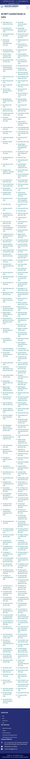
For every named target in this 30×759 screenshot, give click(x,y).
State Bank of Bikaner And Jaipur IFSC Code (7, 451)
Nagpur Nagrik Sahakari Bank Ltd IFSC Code (7, 314)
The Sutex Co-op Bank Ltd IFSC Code (8, 627)
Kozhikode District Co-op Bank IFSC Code (22, 278)
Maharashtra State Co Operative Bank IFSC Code (23, 294)
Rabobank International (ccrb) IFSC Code (23, 377)
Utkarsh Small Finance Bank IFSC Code (7, 682)
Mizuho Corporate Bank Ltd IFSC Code (23, 303)
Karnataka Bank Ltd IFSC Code (23, 260)
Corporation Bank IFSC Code (7, 132)
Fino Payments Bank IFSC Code (23, 185)
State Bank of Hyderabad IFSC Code (23, 450)
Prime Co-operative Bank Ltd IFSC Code (23, 363)
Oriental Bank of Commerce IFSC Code (23, 349)
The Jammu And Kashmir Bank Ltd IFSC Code (7, 542)
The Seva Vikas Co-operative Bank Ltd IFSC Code (23, 611)
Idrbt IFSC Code (22, 211)
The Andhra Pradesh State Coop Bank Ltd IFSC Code (23, 499)
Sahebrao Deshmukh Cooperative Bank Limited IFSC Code (23, 398)
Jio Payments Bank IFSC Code (22, 250)
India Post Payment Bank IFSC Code (23, 214)
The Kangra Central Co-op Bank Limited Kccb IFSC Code (23, 548)
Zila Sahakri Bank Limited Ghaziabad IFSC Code (7, 701)
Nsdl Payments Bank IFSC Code (23, 339)
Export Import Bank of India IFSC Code (23, 180)
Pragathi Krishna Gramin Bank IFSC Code (22, 358)
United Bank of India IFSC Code (8, 675)
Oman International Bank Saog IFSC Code (8, 349)
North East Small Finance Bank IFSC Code (22, 334)
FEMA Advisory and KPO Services (9, 737)
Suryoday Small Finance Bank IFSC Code (22, 473)
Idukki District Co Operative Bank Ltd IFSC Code (8, 215)
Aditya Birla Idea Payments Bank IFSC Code (8, 30)
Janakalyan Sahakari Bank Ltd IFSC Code (23, 240)
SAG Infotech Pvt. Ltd (18, 755)
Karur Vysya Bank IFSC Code (22, 265)
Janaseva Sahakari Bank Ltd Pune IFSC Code (23, 246)
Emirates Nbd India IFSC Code (23, 170)
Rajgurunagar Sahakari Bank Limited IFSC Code (7, 388)
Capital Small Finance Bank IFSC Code (23, 110)
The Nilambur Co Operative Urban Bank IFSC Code (22, 587)
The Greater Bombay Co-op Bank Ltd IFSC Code (8, 530)
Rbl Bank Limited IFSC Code (23, 393)
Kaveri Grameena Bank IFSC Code (22, 269)
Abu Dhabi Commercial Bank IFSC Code (22, 24)
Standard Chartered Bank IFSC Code (23, 446)
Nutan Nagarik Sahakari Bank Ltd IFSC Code (22, 344)
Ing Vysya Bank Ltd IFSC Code (23, 230)
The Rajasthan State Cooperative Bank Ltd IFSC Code (23, 599)
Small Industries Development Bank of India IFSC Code (8, 437)
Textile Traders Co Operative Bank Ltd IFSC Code (23, 483)
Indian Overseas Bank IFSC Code (7, 222)
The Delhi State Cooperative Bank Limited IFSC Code (22, 517)
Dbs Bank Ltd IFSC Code (22, 138)
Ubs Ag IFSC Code (7, 667)
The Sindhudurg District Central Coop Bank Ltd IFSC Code (23, 616)
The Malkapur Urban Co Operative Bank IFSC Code (23, 565)
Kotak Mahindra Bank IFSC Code (8, 277)
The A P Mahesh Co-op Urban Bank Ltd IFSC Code (23, 489)
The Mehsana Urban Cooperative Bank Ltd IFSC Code (8, 571)
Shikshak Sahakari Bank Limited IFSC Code (7, 417)
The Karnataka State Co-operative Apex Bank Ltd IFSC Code (8, 560)
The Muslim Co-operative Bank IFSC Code (8, 577)
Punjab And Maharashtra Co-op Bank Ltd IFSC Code (8, 368)
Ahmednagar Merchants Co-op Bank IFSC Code (22, 30)
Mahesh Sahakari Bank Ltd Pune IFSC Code (8, 300)
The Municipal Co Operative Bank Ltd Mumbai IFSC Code (23, 571)
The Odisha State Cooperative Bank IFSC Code (7, 593)
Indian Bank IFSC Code (22, 218)
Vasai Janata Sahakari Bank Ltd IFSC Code (23, 685)
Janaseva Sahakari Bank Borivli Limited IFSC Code (8, 246)
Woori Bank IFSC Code (23, 692)
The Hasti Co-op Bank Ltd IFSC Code (8, 535)
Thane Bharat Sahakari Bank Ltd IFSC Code (7, 489)
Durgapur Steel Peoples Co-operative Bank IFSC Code (8, 171)
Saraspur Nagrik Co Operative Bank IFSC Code (8, 410)
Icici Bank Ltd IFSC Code (22, 205)
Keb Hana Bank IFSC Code (8, 273)
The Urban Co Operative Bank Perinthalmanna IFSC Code (8, 643)
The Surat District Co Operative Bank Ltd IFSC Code (8, 622)
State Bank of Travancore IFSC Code (8, 467)
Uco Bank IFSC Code (23, 667)
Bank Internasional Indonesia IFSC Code (23, 73)
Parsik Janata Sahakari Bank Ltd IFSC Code (7, 354)
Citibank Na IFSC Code (22, 118)
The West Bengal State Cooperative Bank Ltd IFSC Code (23, 650)
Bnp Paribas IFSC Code (7, 105)
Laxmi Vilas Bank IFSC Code (8, 289)
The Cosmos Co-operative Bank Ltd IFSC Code (23, 511)
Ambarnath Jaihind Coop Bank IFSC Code (8, 50)
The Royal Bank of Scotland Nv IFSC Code (22, 605)
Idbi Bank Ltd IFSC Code (7, 209)
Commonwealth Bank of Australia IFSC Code (23, 128)
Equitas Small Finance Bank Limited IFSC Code (23, 176)
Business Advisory (6, 732)
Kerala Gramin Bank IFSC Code (23, 273)
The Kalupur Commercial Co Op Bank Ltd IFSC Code (23, 542)
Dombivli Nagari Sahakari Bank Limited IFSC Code (22, 166)
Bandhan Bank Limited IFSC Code (22, 69)
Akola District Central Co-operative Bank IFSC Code (23, 35)
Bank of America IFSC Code (8, 77)
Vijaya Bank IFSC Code (22, 689)
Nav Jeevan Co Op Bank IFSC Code (22, 325)
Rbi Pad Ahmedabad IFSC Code (8, 393)
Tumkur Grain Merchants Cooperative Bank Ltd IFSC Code (23, 663)
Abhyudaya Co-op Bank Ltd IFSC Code (8, 23)
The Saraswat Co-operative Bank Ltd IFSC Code (8, 611)
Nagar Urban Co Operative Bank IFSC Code (23, 308)
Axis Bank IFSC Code (23, 66)
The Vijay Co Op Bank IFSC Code (23, 645)
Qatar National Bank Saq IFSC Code (8, 376)
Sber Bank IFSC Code (23, 413)
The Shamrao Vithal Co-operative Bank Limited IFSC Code (8, 616)
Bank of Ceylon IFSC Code (23, 81)
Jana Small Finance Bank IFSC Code (7, 240)
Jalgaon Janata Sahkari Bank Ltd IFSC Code (22, 236)
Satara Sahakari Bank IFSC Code (23, 409)
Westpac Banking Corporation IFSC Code (7, 694)
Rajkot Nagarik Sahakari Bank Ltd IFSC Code (22, 388)
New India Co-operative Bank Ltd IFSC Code (8, 330)
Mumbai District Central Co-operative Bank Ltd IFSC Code (8, 308)
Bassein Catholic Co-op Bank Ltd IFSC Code (23, 95)
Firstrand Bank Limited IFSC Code (7, 189)
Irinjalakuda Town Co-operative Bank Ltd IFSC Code (8, 236)
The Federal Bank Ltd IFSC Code (8, 522)
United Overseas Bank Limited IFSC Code (22, 676)
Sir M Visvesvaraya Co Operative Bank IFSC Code (23, 431)
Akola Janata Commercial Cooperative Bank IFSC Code (7, 42)
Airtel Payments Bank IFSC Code (8, 34)
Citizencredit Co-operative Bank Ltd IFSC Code (23, 123)
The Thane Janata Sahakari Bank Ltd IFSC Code (22, 636)
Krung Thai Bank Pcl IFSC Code (8, 283)
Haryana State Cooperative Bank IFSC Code (22, 194)
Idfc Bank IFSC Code (23, 208)
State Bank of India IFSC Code (23, 454)
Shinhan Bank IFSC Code (22, 416)
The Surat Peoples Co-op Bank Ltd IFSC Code (23, 622)
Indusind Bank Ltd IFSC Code (22, 222)
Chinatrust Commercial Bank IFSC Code (7, 119)
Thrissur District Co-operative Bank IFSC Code (23, 656)
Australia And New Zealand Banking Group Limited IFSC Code (7, 68)
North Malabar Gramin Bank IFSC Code (7, 340)
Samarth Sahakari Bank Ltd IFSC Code (8, 403)
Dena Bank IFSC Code (23, 141)
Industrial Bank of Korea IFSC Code (22, 226)
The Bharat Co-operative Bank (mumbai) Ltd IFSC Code (7, 512)
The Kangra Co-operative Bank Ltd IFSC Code (8, 554)
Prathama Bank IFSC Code (8, 363)
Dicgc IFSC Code (22, 157)
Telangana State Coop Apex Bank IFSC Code (8, 483)
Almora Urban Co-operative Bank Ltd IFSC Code (23, 45)
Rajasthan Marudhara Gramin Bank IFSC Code (22, 382)
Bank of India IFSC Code (7, 85)
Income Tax (4, 720)
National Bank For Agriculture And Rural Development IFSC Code (8, 321)
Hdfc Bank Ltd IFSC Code (8, 199)
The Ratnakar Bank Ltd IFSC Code (8, 604)
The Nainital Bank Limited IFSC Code (22, 576)
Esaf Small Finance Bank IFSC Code (7, 180)
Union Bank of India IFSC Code (23, 671)
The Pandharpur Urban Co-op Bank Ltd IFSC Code (22, 593)
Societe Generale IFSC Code (23, 436)
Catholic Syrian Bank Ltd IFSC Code (8, 114)
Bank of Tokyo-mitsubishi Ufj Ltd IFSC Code (7, 90)
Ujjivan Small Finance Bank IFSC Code (8, 671)
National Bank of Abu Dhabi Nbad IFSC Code (23, 320)
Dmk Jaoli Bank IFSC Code (23, 160)
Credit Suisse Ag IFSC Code (8, 138)
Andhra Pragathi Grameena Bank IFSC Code (23, 55)
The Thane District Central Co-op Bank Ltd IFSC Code (8, 636)
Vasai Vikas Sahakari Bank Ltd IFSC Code (8, 689)
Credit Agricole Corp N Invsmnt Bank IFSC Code (23, 133)
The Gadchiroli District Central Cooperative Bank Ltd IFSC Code (23, 524)
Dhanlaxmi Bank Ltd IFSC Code (8, 158)
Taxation (4, 730)
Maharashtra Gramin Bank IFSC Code (8, 293)
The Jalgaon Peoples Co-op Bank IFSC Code (23, 536)
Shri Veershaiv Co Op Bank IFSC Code (23, 426)
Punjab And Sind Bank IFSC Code (22, 367)
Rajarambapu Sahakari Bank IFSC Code (8, 382)
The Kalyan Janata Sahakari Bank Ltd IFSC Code (7, 548)
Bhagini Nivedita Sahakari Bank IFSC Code (8, 100)
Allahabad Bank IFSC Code (23, 40)
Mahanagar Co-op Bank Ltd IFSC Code (23, 289)
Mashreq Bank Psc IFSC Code (22, 299)
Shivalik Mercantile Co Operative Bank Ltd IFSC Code (23, 421)
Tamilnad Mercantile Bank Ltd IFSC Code (23, 478)
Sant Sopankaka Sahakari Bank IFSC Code (23, 404)
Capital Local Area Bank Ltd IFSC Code (8, 110)
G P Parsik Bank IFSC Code (23, 189)
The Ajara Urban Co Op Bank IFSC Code (23, 494)
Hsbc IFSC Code (7, 204)
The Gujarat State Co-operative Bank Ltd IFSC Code (23, 530)
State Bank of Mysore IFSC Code (23, 458)
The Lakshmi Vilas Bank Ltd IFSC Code (8, 564)
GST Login (4, 3)
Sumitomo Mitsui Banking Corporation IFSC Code (23, 468)
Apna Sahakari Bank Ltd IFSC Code (8, 60)
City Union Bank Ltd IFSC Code (8, 128)
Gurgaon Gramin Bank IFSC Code (7, 193)
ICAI (3, 723)
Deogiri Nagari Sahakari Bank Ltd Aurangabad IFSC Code (22, 147)
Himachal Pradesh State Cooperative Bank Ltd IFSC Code (23, 200)
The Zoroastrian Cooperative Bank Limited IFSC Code (7, 656)
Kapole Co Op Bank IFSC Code (8, 260)
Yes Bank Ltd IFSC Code (22, 696)
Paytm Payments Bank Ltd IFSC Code (23, 353)
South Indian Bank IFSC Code (7, 446)
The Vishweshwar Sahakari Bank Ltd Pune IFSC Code (7, 650)
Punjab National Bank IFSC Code (22, 371)
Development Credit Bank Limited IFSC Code (23, 153)
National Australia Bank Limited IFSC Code (22, 314)
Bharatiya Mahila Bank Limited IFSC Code (22, 100)
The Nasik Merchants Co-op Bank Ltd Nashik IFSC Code (23, 581)
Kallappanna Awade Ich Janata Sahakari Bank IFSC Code (23, 256)
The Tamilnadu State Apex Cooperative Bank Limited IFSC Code (23, 629)
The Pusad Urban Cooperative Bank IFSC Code (7, 599)
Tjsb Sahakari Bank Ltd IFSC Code (8, 661)
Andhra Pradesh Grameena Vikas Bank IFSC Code (7, 55)
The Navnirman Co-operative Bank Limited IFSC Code (8, 587)
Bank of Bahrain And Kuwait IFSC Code (23, 77)
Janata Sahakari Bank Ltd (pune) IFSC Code (8, 250)
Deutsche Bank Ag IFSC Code (7, 152)
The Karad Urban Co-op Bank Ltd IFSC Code (23, 554)
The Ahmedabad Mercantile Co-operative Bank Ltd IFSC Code (8, 496)
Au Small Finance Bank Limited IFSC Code (22, 61)
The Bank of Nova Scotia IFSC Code (7, 504)
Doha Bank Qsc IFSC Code (8, 165)
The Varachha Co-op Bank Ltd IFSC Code (23, 641)
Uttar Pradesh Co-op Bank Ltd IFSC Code (23, 681)
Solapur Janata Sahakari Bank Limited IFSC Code (22, 441)
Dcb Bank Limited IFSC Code (7, 142)
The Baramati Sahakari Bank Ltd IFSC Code (22, 505)
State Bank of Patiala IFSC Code (23, 462)
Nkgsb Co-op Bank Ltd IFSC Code (22, 329)
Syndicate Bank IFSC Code (8, 478)
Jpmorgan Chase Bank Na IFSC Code (7, 255)
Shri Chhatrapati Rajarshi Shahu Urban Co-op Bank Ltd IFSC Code (7, 428)
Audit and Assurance (7, 728)
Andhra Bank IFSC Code (22, 50)
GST (3, 716)
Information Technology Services (9, 735)
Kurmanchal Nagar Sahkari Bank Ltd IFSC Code (23, 284)
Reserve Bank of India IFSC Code (7, 397)
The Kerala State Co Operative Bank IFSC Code (23, 560)
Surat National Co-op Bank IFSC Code (8, 472)
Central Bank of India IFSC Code (23, 114)
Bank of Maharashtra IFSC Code (23, 85)
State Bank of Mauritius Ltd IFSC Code (7, 459)
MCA (3, 718)
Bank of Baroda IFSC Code (8, 81)
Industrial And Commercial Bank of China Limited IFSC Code (8, 228)
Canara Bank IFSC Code (22, 105)
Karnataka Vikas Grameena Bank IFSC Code (8, 266)
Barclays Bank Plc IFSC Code (22, 90)
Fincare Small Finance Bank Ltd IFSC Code (8, 185)
